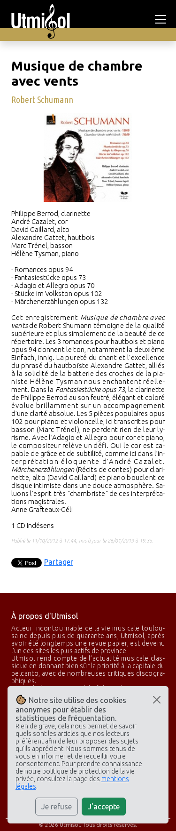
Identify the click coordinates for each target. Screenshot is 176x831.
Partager (58, 562)
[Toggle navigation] (161, 19)
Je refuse (56, 806)
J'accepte (104, 806)
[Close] (156, 700)
